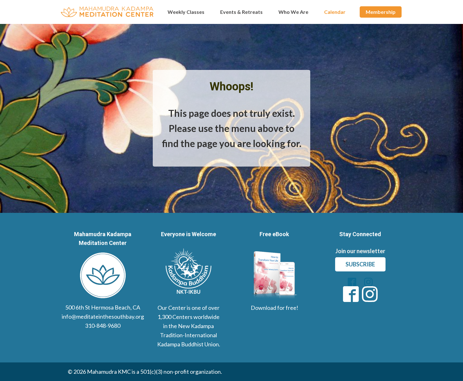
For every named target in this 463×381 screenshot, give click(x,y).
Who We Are (293, 12)
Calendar (335, 12)
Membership (381, 12)
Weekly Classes (186, 12)
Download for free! (274, 307)
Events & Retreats (241, 12)
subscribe (360, 264)
